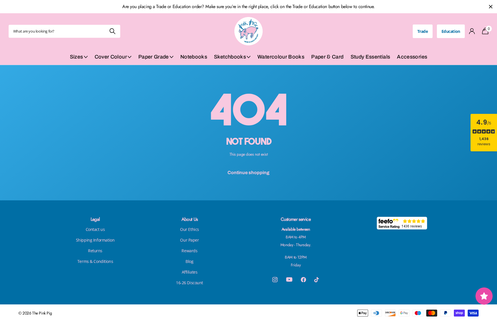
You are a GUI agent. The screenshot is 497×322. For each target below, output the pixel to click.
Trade (422, 31)
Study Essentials (370, 57)
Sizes (76, 57)
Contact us (95, 229)
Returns (95, 250)
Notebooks (193, 57)
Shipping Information (95, 240)
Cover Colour (111, 57)
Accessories (412, 57)
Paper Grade (153, 57)
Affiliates (190, 272)
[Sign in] (472, 31)
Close (490, 6)
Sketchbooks (230, 57)
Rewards (189, 250)
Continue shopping (248, 172)
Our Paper (189, 240)
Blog (189, 261)
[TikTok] (316, 279)
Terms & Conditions (95, 261)
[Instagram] (275, 279)
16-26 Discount (189, 282)
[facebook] (303, 279)
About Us (189, 219)
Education (450, 31)
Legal (95, 219)
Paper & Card (327, 57)
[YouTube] (289, 279)
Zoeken (112, 31)
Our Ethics (189, 229)
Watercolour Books (280, 57)
